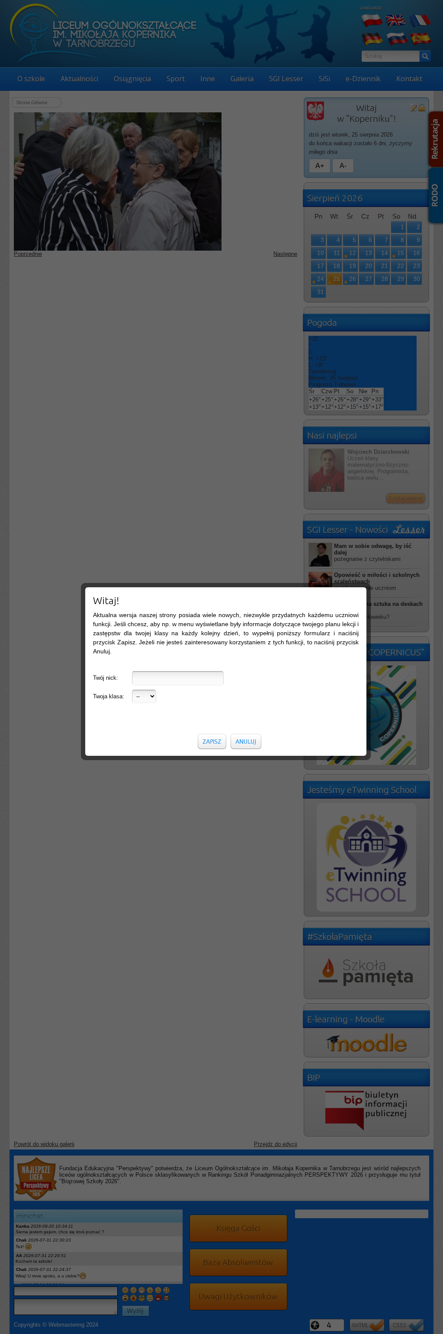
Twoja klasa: (108, 696)
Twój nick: (105, 678)
